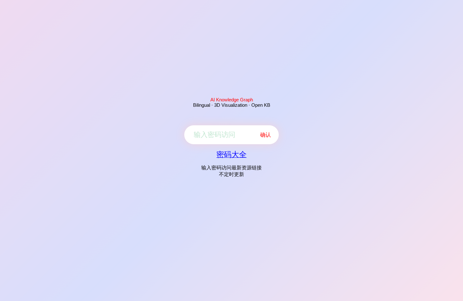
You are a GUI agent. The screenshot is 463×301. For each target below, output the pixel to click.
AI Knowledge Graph (231, 99)
